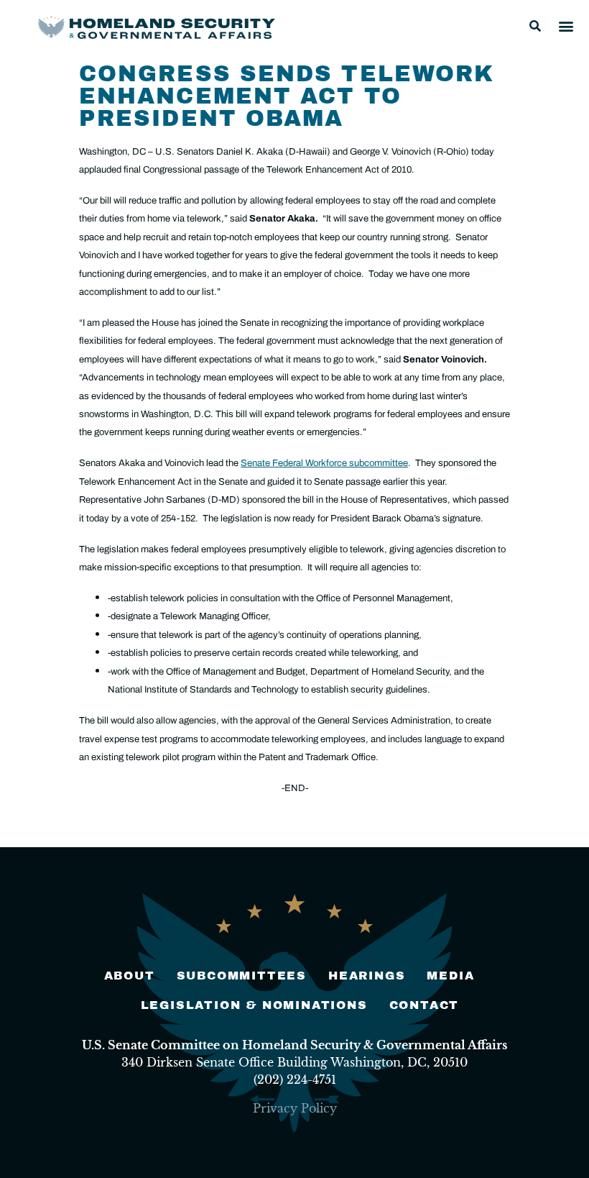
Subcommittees (242, 975)
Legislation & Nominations (254, 1005)
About (129, 975)
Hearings (366, 975)
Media (450, 975)
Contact (424, 1005)
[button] (535, 25)
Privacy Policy (295, 1108)
